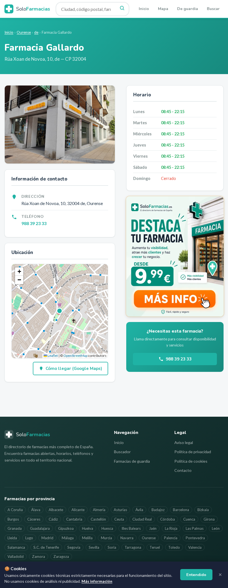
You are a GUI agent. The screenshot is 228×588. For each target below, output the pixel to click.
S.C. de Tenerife (46, 547)
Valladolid (16, 556)
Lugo (29, 538)
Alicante (78, 510)
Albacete (56, 510)
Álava (35, 510)
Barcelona (181, 510)
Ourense (24, 32)
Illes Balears (131, 528)
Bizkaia (203, 510)
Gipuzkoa (66, 528)
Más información (96, 581)
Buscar (213, 8)
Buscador (122, 451)
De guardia (187, 8)
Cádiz (53, 519)
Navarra (126, 538)
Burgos (13, 519)
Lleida (12, 538)
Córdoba (167, 519)
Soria (112, 547)
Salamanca (16, 547)
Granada (15, 528)
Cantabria (74, 519)
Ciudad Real (142, 519)
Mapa (163, 8)
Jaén (153, 528)
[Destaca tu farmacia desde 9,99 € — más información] (175, 256)
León (216, 528)
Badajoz (158, 510)
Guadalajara (40, 528)
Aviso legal (183, 442)
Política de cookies (190, 461)
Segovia (73, 547)
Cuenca (189, 519)
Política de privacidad (192, 451)
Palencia (170, 538)
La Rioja (171, 528)
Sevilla (94, 547)
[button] (59, 311)
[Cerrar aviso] (220, 574)
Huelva (87, 528)
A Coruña (15, 510)
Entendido (196, 574)
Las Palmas (195, 528)
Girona (209, 519)
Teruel (155, 547)
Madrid (47, 538)
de (36, 32)
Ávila (139, 510)
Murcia (106, 538)
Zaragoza (61, 556)
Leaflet (52, 355)
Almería (99, 510)
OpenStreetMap (75, 355)
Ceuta (119, 519)
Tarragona (133, 547)
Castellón (98, 519)
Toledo (174, 547)
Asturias (120, 510)
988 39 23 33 (33, 223)
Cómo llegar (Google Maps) (74, 368)
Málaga (68, 538)
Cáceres (33, 519)
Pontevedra (195, 538)
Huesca (107, 528)
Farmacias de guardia (132, 461)
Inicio (144, 8)
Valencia (195, 547)
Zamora (38, 556)
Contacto (183, 470)
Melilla (87, 538)
